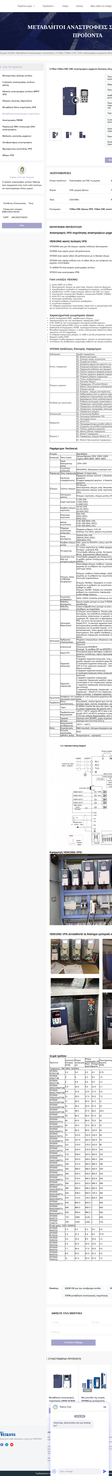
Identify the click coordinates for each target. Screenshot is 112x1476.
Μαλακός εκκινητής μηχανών (16, 136)
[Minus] (104, 1407)
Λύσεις (79, 6)
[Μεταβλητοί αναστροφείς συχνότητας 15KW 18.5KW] (62, 1376)
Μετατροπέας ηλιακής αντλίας (17, 75)
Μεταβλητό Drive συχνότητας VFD (19, 107)
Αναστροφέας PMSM (12, 120)
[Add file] (54, 1471)
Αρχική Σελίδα (7, 53)
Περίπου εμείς (25, 6)
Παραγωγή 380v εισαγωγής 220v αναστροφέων (18, 128)
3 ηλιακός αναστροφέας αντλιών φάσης (18, 83)
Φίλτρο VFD (8, 155)
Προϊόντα (47, 6)
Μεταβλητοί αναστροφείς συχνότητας (35, 53)
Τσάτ (22, 225)
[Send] (104, 1471)
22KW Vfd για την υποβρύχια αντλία (83, 1288)
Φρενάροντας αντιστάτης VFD (17, 149)
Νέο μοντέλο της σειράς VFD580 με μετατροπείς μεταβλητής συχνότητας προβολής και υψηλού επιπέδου (93, 1401)
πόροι (65, 6)
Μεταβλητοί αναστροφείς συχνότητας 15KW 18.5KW (62, 1399)
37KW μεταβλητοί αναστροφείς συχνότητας (86, 1295)
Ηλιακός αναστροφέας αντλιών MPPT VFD (20, 93)
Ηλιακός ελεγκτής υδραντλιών (17, 101)
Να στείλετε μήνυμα (73, 1342)
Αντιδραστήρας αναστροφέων (17, 142)
